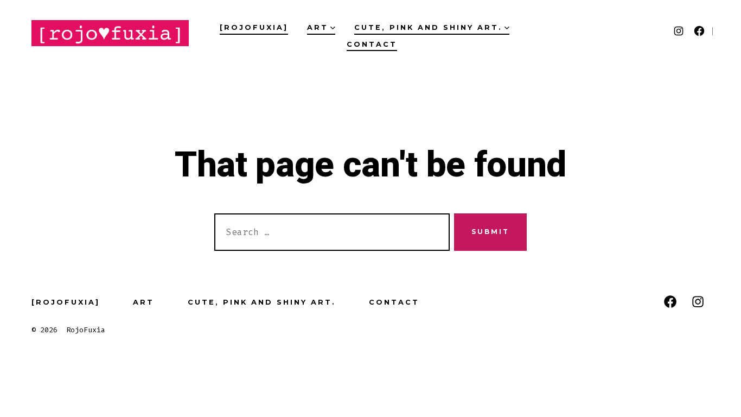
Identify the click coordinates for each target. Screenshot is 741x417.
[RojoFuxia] (254, 27)
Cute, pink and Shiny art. (428, 27)
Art (317, 27)
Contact (372, 44)
